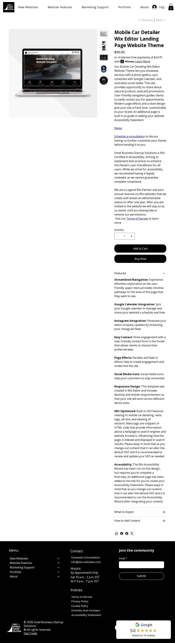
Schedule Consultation (85, 557)
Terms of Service (137, 218)
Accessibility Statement (86, 615)
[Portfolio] (58, 572)
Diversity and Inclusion (85, 610)
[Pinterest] (127, 533)
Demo (118, 128)
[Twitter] (132, 533)
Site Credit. (30, 633)
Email (123, 558)
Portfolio (15, 572)
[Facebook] (121, 533)
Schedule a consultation (129, 136)
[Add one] (131, 236)
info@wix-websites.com (86, 562)
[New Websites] (58, 558)
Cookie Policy (79, 606)
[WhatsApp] (116, 533)
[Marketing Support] (58, 567)
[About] (58, 576)
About (14, 576)
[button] (28, 7)
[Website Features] (58, 563)
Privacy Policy (80, 601)
